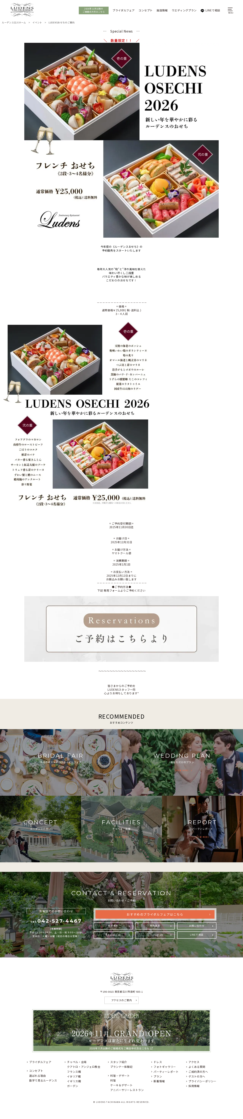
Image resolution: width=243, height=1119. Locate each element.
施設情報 (162, 10)
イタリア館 (74, 1076)
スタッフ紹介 (118, 1062)
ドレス (158, 1062)
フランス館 (74, 1072)
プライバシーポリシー (202, 1081)
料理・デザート (120, 1076)
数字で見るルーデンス (43, 1080)
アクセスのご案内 (121, 1000)
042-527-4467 (56, 921)
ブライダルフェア (124, 10)
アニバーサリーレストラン (127, 1090)
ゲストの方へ (197, 1076)
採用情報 (194, 1086)
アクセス (194, 1062)
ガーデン (72, 1086)
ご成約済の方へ (198, 1072)
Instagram (156, 934)
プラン (158, 1076)
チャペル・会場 (77, 1062)
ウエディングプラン (184, 10)
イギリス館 (74, 1081)
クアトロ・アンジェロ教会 (83, 1067)
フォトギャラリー (165, 1067)
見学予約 (113, 925)
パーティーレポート (166, 1072)
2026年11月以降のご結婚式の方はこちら (94, 10)
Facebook (114, 934)
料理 (113, 1080)
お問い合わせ (196, 925)
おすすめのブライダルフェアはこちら (155, 914)
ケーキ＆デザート (121, 1085)
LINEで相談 (212, 10)
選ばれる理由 (37, 1076)
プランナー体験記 (121, 1067)
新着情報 (159, 1081)
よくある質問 (197, 1067)
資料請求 (155, 925)
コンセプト (146, 10)
